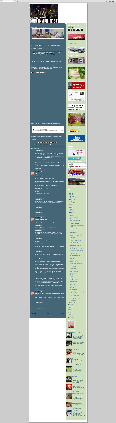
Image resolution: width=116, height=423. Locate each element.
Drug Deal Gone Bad (74, 242)
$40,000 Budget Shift (74, 271)
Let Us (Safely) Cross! (74, 297)
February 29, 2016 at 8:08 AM (40, 211)
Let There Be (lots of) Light (75, 255)
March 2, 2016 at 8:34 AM (39, 300)
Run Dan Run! (74, 402)
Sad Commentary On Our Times (76, 228)
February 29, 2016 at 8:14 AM (40, 224)
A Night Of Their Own (74, 269)
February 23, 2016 (51, 54)
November (72, 197)
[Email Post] (50, 144)
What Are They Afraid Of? (75, 217)
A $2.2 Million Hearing (74, 282)
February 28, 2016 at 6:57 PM (40, 175)
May (71, 207)
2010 (70, 312)
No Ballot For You (73, 266)
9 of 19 (71, 215)
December (72, 196)
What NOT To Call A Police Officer (77, 341)
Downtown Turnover (74, 279)
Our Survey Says (73, 300)
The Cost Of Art (73, 286)
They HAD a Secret (75, 349)
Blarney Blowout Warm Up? (75, 245)
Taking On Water (73, 268)
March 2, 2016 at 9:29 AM (39, 308)
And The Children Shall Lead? (75, 261)
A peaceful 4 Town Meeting (75, 220)
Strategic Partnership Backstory (76, 263)
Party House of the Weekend (75, 240)
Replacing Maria (74, 358)
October (72, 199)
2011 (70, 310)
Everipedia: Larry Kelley (72, 43)
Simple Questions (73, 260)
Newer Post (33, 313)
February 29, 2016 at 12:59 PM (40, 243)
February (72, 212)
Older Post (62, 313)
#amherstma (35, 52)
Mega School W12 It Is (74, 295)
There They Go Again (75, 410)
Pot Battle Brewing (73, 289)
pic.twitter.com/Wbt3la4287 (50, 53)
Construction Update (74, 218)
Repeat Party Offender (75, 332)
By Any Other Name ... (74, 247)
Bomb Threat (72, 243)
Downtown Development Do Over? (76, 248)
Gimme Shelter (74, 376)
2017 (70, 193)
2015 (70, 304)
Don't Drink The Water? (74, 223)
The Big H (72, 276)
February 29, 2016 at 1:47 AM (40, 198)
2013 (70, 307)
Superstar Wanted (73, 281)
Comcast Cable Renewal (75, 298)
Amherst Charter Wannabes (39, 72)
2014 (70, 306)
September (72, 201)
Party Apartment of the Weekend (76, 256)
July (71, 204)
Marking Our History (75, 366)
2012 (70, 309)
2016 (70, 194)
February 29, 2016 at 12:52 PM (40, 237)
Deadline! (72, 274)
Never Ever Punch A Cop (75, 239)
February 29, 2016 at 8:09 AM (40, 216)
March (71, 210)
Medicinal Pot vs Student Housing (76, 250)
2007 (70, 317)
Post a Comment (34, 310)
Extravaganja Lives (73, 232)
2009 (70, 314)
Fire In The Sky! (73, 287)
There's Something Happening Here (77, 234)
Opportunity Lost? (73, 213)
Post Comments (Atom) (40, 315)
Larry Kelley (37, 171)
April (71, 209)
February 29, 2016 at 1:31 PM (40, 250)
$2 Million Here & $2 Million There (76, 235)
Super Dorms (72, 284)
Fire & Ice (72, 258)
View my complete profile (79, 324)
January (72, 302)
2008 (70, 315)
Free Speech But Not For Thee (77, 393)
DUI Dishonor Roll (73, 237)
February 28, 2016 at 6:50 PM (40, 170)
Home (48, 313)
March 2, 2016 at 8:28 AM (39, 290)
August (71, 202)
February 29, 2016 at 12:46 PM (40, 229)
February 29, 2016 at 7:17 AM (40, 206)
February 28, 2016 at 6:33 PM (40, 159)
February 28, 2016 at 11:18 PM (40, 190)
